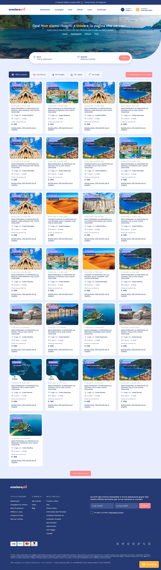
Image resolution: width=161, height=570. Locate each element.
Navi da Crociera (16, 519)
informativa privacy (116, 512)
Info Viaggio (50, 530)
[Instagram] (133, 544)
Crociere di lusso (16, 515)
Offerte (80, 10)
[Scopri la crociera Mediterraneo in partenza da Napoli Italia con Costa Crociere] (26, 329)
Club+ (34, 505)
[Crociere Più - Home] (17, 11)
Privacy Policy (51, 508)
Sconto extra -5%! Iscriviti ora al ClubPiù (23, 129)
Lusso (89, 10)
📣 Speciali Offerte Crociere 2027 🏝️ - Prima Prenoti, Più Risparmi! (80, 2)
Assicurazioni (51, 526)
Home (64, 34)
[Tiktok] (138, 544)
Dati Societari (51, 523)
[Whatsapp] (117, 544)
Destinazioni (45, 10)
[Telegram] (123, 544)
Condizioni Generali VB (55, 515)
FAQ (47, 505)
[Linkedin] (149, 544)
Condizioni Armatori (53, 519)
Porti (70, 10)
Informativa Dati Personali (56, 512)
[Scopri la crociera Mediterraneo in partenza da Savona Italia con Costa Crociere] (135, 107)
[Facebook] (128, 544)
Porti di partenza (16, 508)
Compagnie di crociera (18, 505)
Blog (33, 508)
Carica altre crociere (80, 473)
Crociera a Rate (52, 501)
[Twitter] (144, 544)
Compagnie (59, 10)
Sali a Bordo (36, 501)
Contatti (49, 533)
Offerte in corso (16, 512)
